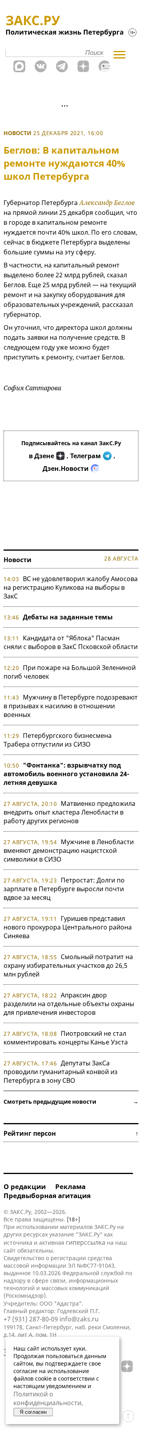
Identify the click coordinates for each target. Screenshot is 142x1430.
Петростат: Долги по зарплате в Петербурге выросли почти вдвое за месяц (64, 889)
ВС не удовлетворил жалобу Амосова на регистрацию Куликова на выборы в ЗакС (71, 587)
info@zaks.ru (79, 1319)
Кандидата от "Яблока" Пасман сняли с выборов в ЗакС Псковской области (71, 642)
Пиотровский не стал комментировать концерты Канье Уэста (66, 1037)
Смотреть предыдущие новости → (71, 1101)
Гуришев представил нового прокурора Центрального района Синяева (68, 927)
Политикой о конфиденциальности (47, 1398)
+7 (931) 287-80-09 (31, 1319)
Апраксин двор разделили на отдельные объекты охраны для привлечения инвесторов (69, 1004)
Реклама (70, 1186)
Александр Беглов (107, 202)
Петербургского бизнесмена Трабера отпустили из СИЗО (58, 740)
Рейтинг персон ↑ (71, 1133)
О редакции (25, 1186)
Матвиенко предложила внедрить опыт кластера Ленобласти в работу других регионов (69, 812)
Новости (18, 133)
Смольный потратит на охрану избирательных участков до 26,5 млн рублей (68, 965)
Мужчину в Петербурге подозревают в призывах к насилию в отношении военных (71, 706)
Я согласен (33, 1412)
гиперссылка (85, 1242)
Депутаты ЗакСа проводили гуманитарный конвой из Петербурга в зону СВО (61, 1072)
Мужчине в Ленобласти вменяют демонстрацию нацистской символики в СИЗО (69, 850)
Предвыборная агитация (47, 1195)
